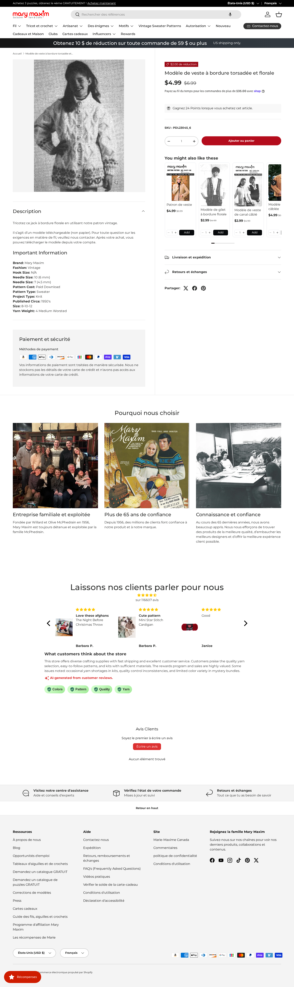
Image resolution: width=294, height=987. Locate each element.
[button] (230, 14)
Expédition (92, 848)
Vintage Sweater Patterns (160, 26)
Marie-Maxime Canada (171, 840)
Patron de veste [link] (179, 205)
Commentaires (165, 848)
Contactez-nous (96, 840)
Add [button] (187, 232)
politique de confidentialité (175, 856)
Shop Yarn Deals (57, 3)
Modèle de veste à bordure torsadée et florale (49, 53)
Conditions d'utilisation (101, 893)
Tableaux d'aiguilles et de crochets (40, 864)
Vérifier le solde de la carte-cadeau (110, 885)
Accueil (17, 53)
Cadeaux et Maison (28, 34)
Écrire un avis (147, 746)
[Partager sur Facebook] (194, 288)
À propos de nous (27, 840)
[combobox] (156, 14)
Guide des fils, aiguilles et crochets (40, 917)
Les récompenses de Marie (34, 937)
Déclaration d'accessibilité (103, 901)
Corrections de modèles (32, 893)
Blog (16, 848)
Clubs (53, 34)
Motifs (124, 26)
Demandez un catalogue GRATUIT (40, 872)
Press (17, 901)
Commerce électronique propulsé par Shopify (65, 972)
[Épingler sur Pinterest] (203, 288)
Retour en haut (147, 808)
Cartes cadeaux (75, 34)
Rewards (128, 34)
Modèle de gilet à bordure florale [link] (214, 212)
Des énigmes (98, 26)
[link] (180, 182)
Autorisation (196, 26)
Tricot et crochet (39, 26)
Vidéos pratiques (96, 877)
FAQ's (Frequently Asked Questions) (112, 869)
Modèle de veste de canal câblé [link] (247, 212)
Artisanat (70, 26)
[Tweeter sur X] (185, 288)
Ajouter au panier (241, 141)
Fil (14, 26)
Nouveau (223, 26)
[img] (147, 595)
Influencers (102, 34)
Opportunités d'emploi (31, 856)
